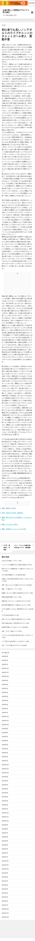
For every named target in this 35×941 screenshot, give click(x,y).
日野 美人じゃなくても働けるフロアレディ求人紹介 (17, 585)
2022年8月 (5, 829)
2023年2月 (5, 805)
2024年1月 (5, 760)
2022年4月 (5, 845)
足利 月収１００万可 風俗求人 (12, 513)
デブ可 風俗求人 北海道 (7, 547)
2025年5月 (5, 696)
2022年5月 (5, 841)
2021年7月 (5, 881)
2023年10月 (5, 772)
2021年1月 (5, 905)
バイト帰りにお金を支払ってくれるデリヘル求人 (15, 641)
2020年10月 (5, 917)
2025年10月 (5, 676)
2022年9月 (5, 825)
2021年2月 (5, 901)
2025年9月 (5, 680)
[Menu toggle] (32, 12)
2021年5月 (5, 889)
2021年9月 (5, 873)
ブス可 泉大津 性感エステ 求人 (10, 615)
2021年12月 (5, 861)
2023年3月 (5, 801)
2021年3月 (5, 897)
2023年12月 (5, 764)
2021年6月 (5, 885)
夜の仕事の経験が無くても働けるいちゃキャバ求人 (16, 605)
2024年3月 (5, 752)
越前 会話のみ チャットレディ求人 (14, 529)
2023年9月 (5, 776)
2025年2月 (5, 708)
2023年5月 (5, 792)
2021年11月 (5, 865)
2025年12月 (5, 668)
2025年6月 (5, 692)
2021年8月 (5, 877)
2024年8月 (5, 732)
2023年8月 (5, 780)
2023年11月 (5, 768)
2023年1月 (5, 809)
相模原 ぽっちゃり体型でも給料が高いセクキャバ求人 (17, 593)
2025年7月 (5, 688)
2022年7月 (5, 833)
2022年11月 (5, 817)
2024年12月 (5, 716)
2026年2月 (5, 660)
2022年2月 (5, 853)
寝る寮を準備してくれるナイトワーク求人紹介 (15, 627)
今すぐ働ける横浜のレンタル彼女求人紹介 (14, 575)
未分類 (4, 25)
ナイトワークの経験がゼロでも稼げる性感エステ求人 (17, 564)
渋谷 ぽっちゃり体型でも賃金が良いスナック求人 (16, 619)
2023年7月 (5, 784)
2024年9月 (5, 728)
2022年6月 (5, 837)
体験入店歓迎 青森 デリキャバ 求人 (12, 597)
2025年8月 (5, 684)
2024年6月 (5, 740)
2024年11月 (5, 720)
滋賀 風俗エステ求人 (9, 508)
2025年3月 (5, 704)
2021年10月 (5, 869)
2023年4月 (5, 796)
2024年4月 (5, 748)
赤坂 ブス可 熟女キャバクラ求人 (12, 631)
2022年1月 (5, 857)
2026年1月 (5, 664)
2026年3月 (5, 656)
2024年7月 (5, 736)
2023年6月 (5, 789)
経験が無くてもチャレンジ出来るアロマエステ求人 (16, 601)
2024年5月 (5, 744)
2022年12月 (5, 813)
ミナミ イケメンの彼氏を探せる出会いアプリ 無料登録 (22, 546)
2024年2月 (5, 756)
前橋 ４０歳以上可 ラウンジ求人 (12, 589)
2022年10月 (5, 821)
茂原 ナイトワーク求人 (10, 524)
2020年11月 (5, 913)
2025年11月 (5, 672)
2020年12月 (5, 909)
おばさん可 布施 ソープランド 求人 (12, 560)
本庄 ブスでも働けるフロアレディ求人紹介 (14, 645)
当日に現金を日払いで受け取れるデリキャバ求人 (15, 623)
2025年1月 (5, 712)
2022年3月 (5, 849)
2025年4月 (5, 700)
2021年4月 (5, 893)
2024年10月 (5, 724)
